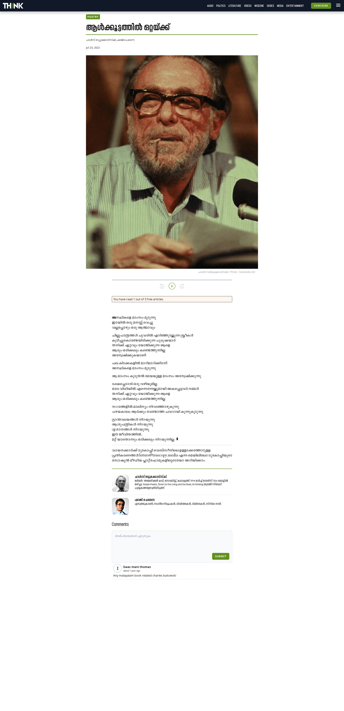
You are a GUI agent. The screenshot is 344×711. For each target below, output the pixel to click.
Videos (248, 6)
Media (280, 6)
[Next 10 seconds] (182, 286)
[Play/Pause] (172, 286)
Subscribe (321, 5)
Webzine (259, 6)
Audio (210, 6)
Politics (221, 6)
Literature (234, 6)
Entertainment (295, 6)
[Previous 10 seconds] (162, 286)
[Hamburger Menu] (337, 5)
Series (270, 6)
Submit (220, 556)
